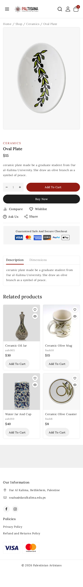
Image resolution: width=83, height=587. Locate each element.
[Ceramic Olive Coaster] (61, 391)
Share (33, 216)
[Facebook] (6, 509)
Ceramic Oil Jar (16, 345)
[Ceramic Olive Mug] (61, 323)
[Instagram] (15, 509)
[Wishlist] (35, 309)
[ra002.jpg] (41, 78)
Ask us (13, 217)
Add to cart (53, 187)
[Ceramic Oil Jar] (21, 323)
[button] (17, 363)
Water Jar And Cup (18, 414)
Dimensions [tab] (38, 260)
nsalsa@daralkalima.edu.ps (27, 497)
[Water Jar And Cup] (21, 391)
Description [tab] (15, 260)
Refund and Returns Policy (21, 533)
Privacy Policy (12, 527)
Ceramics (12, 143)
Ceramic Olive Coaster (61, 414)
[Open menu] (7, 8)
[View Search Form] (59, 9)
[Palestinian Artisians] (26, 9)
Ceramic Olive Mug (58, 345)
